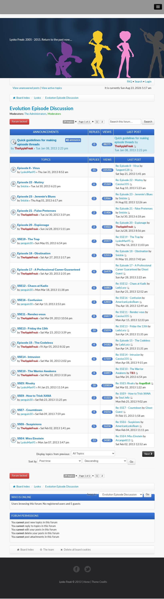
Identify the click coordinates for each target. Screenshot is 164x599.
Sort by (33, 461)
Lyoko (37, 98)
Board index (23, 98)
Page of (84, 122)
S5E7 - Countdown (29, 410)
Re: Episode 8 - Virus (127, 166)
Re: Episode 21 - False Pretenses (134, 208)
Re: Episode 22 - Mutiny (129, 180)
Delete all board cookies (77, 550)
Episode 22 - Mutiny (30, 182)
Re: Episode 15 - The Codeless (133, 340)
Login (148, 82)
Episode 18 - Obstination (34, 253)
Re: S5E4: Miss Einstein (129, 436)
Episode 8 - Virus (28, 168)
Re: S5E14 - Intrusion (128, 355)
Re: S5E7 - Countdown (128, 408)
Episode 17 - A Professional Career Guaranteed (48, 269)
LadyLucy (121, 288)
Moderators (54, 114)
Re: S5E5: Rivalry (125, 383)
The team (48, 550)
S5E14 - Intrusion (28, 356)
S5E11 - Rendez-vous (31, 314)
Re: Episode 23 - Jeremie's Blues (134, 194)
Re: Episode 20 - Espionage (131, 223)
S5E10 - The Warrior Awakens (36, 371)
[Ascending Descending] (109, 461)
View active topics (51, 88)
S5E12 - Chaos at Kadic (32, 285)
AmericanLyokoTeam (127, 302)
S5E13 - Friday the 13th (32, 328)
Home (86, 582)
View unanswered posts (26, 88)
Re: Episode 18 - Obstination (132, 251)
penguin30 (27, 243)
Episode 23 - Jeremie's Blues (36, 196)
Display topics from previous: (53, 454)
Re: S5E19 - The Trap (128, 237)
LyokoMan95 (28, 172)
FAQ (129, 82)
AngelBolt (144, 383)
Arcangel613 (123, 440)
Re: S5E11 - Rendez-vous (130, 312)
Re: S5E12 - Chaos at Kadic (131, 284)
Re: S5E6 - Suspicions (128, 422)
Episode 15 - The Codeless (35, 342)
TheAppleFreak (24, 148)
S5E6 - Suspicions (29, 424)
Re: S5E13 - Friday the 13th (131, 326)
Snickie (25, 186)
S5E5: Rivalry (26, 383)
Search (138, 82)
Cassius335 (122, 184)
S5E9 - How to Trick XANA (34, 395)
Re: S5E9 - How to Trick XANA (133, 394)
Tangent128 (123, 170)
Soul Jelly (124, 398)
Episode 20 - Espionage (33, 224)
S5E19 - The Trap (28, 239)
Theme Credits (99, 582)
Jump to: (92, 494)
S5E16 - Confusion (29, 300)
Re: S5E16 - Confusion (128, 298)
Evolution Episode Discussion (61, 98)
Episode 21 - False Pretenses (36, 210)
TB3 (132, 373)
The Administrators (35, 114)
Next (147, 453)
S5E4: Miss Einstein (30, 438)
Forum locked (19, 121)
